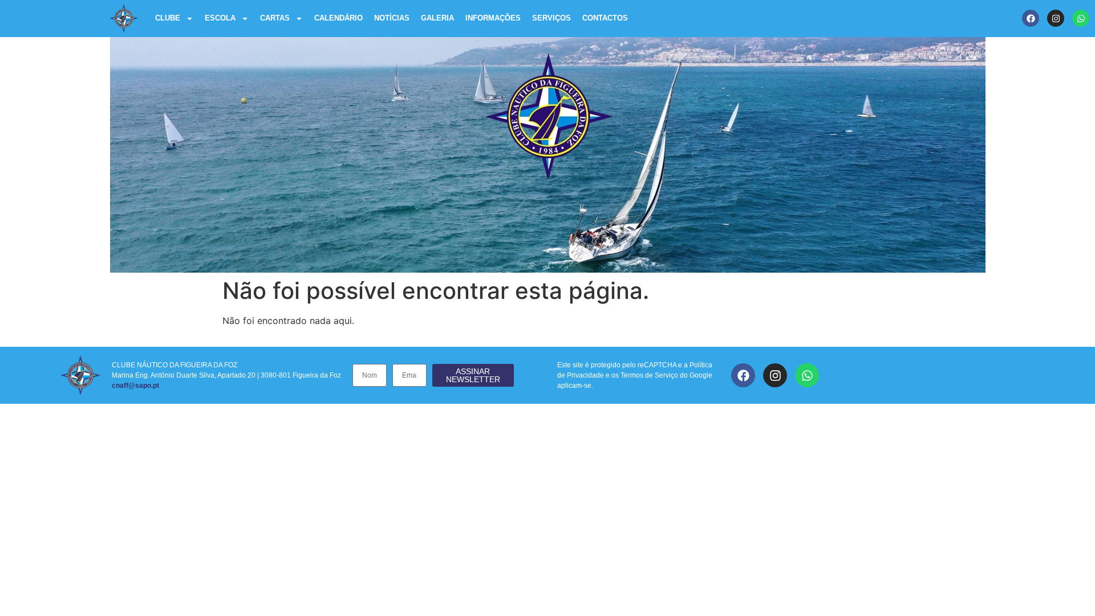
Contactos (605, 18)
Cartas (275, 18)
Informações (493, 18)
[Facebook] (1030, 18)
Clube (167, 18)
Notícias (391, 18)
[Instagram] (1055, 18)
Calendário (338, 18)
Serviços (551, 18)
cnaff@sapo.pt (135, 386)
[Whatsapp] (1080, 18)
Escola (220, 18)
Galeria (437, 18)
